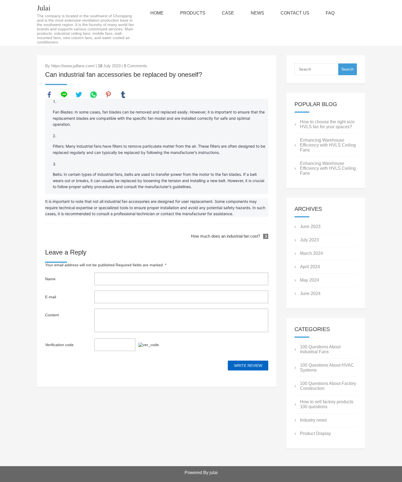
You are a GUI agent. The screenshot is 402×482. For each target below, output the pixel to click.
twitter (79, 94)
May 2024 (309, 280)
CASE (228, 13)
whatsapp (93, 94)
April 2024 (310, 266)
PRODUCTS (192, 13)
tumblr (123, 94)
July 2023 (309, 240)
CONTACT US (295, 13)
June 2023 (310, 226)
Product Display (315, 433)
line (64, 94)
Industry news (313, 420)
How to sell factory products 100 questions (326, 404)
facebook (49, 94)
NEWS (257, 13)
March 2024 (311, 253)
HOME (157, 13)
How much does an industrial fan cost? (225, 236)
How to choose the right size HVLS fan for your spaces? (327, 124)
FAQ (330, 13)
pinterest (108, 94)
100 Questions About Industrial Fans (320, 349)
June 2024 (310, 293)
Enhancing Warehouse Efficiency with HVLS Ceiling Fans (328, 145)
